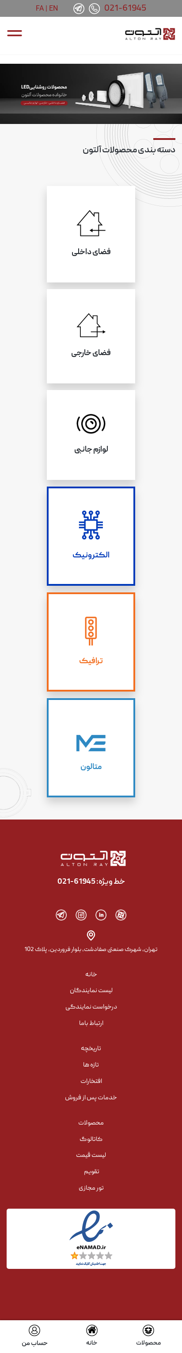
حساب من (35, 1344)
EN (53, 8)
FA (40, 8)
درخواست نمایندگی (91, 1007)
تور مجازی (91, 1188)
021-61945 (125, 9)
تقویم (91, 1172)
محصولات (148, 1343)
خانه (92, 1343)
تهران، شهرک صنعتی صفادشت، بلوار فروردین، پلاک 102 (91, 949)
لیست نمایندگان (91, 991)
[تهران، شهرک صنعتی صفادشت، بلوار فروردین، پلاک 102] (91, 935)
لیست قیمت (91, 1155)
